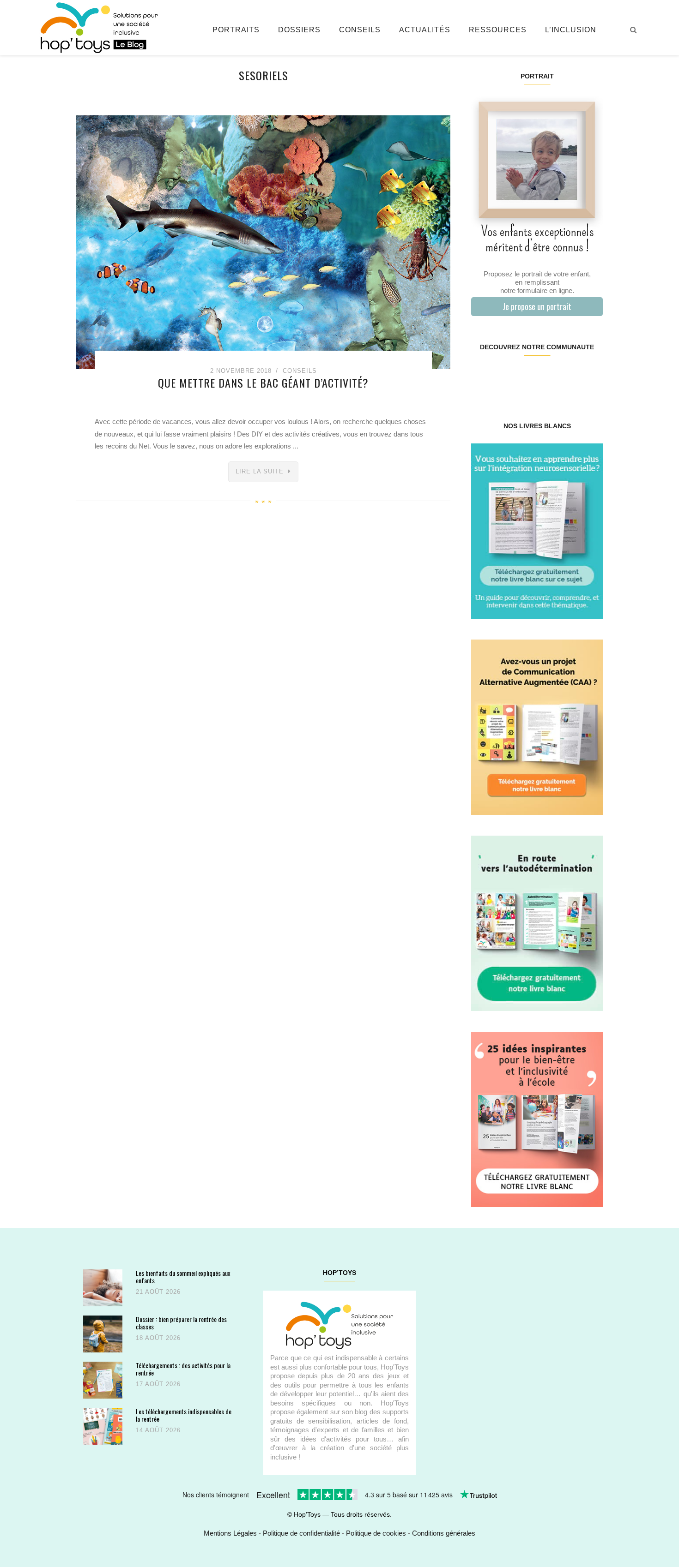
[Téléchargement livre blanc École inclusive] (537, 1119)
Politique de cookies (376, 1533)
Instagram (504, 376)
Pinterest (526, 376)
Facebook (482, 376)
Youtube (569, 376)
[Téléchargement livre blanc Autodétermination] (537, 923)
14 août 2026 (158, 1430)
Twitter (591, 376)
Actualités (424, 30)
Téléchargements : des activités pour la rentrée (183, 1369)
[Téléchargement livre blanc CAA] (537, 726)
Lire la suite (260, 471)
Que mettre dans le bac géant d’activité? (263, 382)
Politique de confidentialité (301, 1533)
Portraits (236, 30)
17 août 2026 (158, 1384)
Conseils (360, 30)
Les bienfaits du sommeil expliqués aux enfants (183, 1276)
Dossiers (299, 30)
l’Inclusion (570, 30)
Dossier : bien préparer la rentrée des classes (181, 1323)
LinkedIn (547, 376)
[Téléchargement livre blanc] (537, 530)
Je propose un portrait (537, 306)
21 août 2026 (158, 1291)
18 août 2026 (158, 1337)
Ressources (498, 30)
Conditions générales (443, 1533)
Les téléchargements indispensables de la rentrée (183, 1415)
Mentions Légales (230, 1533)
